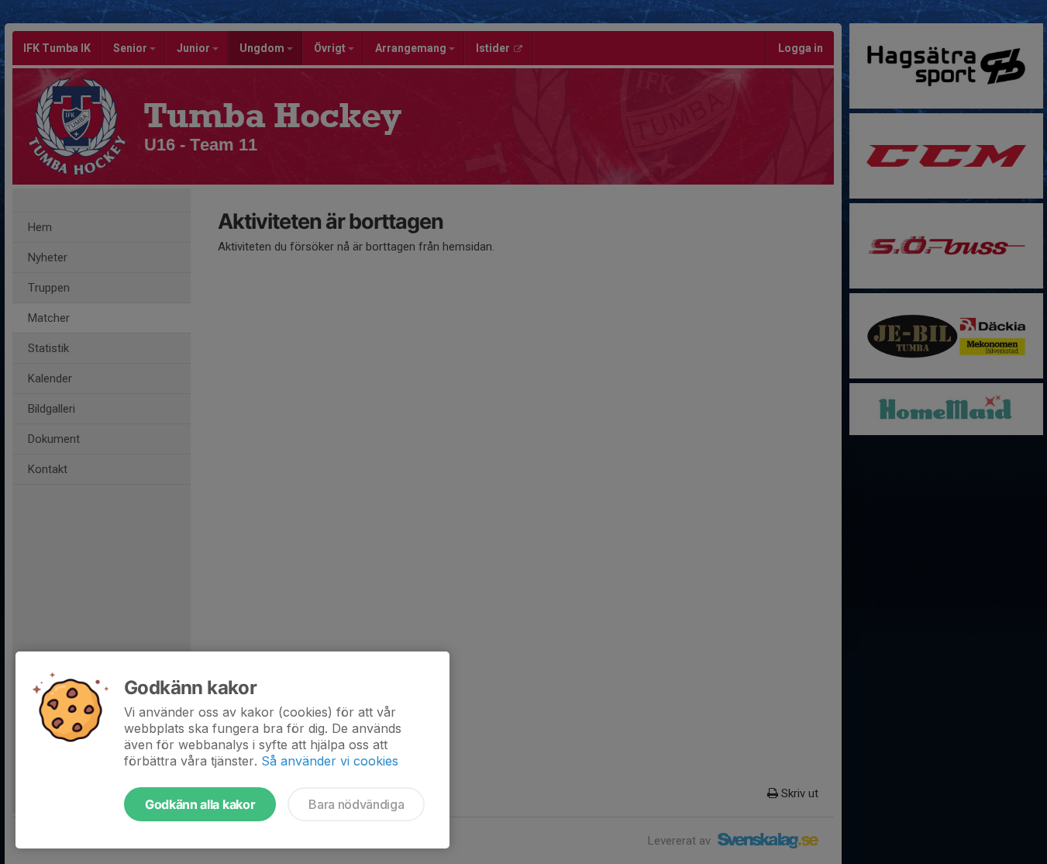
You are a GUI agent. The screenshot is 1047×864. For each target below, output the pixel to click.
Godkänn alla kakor (200, 804)
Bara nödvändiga (356, 804)
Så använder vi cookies (329, 761)
